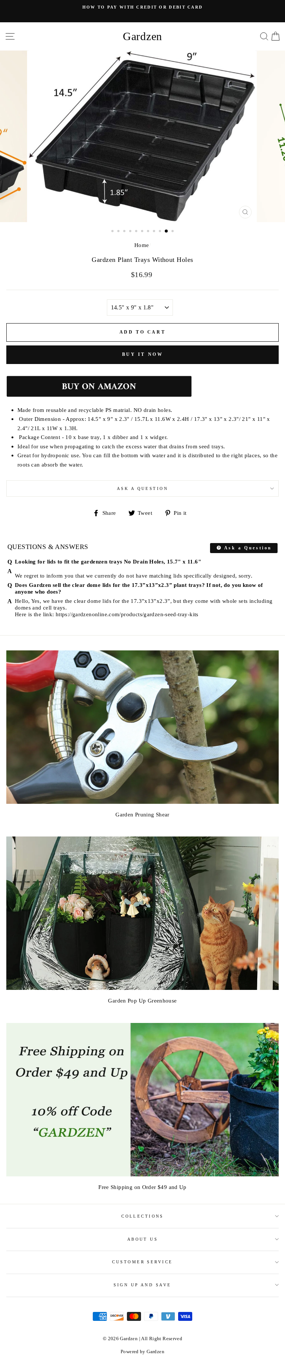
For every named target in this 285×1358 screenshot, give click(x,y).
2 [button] (119, 232)
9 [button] (161, 232)
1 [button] (113, 232)
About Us (142, 1239)
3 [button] (125, 232)
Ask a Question (247, 547)
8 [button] (155, 232)
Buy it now (142, 354)
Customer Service (142, 1262)
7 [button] (149, 232)
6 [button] (143, 232)
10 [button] (166, 231)
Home (141, 245)
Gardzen (142, 36)
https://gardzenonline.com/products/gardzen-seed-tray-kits (127, 614)
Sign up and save (142, 1285)
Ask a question (142, 488)
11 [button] (173, 232)
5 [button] (137, 232)
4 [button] (131, 232)
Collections (142, 1216)
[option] (142, 7)
